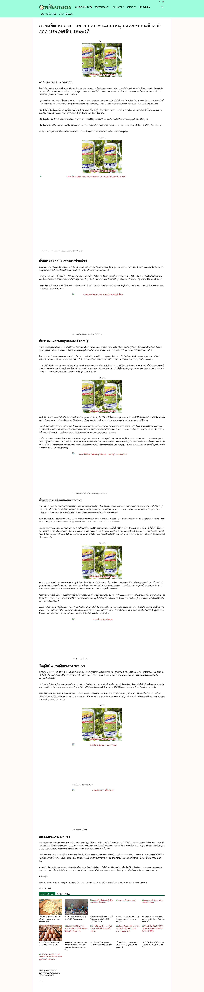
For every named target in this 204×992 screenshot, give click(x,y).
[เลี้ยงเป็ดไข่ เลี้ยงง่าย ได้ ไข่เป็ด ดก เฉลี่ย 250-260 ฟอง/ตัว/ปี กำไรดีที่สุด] (153, 933)
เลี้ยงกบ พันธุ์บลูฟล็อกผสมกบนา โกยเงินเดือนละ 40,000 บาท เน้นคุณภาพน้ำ (126, 945)
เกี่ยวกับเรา (131, 6)
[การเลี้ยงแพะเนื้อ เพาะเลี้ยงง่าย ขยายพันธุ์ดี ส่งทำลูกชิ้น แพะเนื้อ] (102, 933)
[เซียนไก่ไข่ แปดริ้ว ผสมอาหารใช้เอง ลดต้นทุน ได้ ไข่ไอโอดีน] (50, 933)
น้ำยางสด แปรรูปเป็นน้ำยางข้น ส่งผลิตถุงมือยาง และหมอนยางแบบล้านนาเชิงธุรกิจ (50, 919)
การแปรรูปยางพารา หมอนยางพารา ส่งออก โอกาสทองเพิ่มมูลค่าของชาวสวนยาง (49, 973)
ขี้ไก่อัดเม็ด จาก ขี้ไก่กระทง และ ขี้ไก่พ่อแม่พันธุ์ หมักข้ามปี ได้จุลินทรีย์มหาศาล (101, 919)
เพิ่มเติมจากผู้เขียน (63, 894)
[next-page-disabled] (44, 980)
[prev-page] (40, 980)
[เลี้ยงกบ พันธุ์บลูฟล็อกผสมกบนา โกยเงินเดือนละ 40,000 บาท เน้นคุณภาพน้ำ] (127, 933)
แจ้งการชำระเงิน (66, 13)
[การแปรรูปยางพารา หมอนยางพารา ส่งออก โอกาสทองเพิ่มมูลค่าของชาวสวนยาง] (50, 961)
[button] (162, 7)
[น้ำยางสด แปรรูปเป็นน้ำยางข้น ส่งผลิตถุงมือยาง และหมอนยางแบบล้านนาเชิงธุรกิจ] (50, 907)
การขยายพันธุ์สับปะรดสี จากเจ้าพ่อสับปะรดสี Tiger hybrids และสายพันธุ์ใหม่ (127, 919)
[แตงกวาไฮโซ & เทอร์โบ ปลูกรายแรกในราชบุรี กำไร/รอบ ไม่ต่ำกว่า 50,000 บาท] (153, 907)
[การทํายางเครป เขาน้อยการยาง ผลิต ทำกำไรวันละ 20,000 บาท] (76, 907)
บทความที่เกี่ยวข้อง (47, 894)
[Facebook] (159, 1)
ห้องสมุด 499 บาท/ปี (83, 6)
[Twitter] (163, 1)
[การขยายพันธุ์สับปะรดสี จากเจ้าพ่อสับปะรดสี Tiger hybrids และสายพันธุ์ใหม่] (127, 907)
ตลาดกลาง (117, 6)
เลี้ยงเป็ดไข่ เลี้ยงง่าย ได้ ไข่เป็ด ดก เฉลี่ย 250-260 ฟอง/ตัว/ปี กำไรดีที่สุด (153, 945)
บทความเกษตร (101, 6)
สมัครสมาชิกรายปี (48, 13)
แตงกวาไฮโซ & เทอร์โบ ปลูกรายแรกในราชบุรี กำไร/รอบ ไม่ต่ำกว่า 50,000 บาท (153, 919)
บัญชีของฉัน (145, 6)
